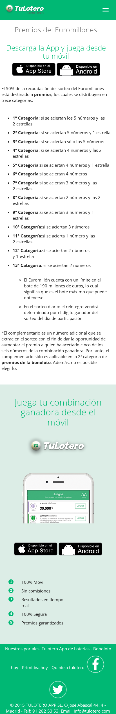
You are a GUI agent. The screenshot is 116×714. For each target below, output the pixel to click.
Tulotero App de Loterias (66, 648)
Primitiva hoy (35, 667)
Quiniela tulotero (68, 667)
